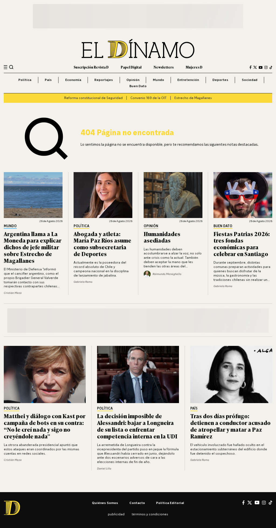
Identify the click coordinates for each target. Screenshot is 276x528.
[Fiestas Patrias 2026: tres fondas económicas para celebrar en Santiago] (242, 195)
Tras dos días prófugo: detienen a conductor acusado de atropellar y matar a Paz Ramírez (230, 425)
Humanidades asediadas (162, 236)
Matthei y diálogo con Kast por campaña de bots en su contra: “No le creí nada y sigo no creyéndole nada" (44, 425)
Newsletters (164, 67)
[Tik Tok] (270, 502)
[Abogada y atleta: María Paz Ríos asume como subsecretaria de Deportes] (103, 195)
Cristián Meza (13, 292)
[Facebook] (250, 67)
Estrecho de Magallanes (193, 98)
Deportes (220, 80)
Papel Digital (131, 67)
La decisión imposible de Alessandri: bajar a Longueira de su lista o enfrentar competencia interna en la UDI (137, 425)
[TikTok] (271, 67)
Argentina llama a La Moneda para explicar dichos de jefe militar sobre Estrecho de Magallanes (32, 247)
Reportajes (103, 80)
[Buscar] (11, 67)
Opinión (132, 80)
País (48, 80)
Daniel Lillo (104, 468)
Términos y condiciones (150, 514)
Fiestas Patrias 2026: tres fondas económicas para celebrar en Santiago (241, 243)
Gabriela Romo (83, 281)
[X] (249, 503)
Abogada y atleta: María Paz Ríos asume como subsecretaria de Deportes (102, 243)
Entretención (188, 80)
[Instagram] (266, 67)
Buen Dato (138, 86)
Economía (73, 80)
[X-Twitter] (255, 67)
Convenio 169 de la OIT (148, 98)
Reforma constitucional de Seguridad (93, 98)
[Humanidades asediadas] (173, 195)
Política (24, 80)
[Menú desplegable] (5, 67)
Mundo (158, 80)
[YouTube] (261, 67)
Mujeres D (194, 67)
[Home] (138, 48)
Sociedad (249, 80)
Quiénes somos (105, 503)
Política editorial (170, 503)
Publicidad (116, 514)
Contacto (137, 503)
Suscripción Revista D (91, 67)
